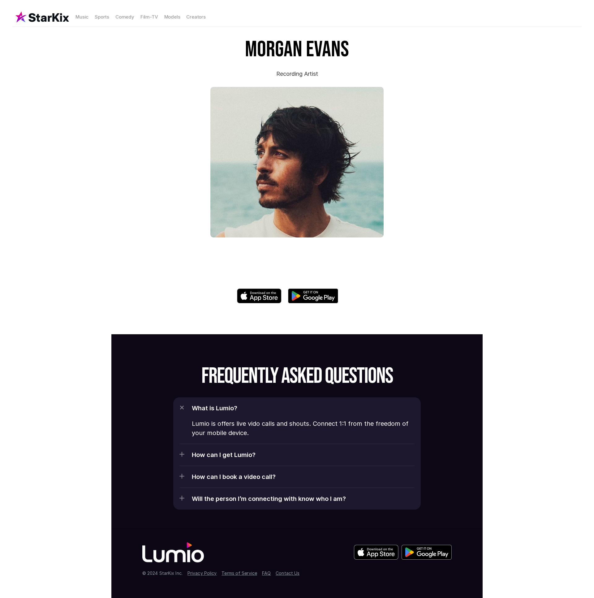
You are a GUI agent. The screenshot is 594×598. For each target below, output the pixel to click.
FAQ (266, 573)
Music (81, 17)
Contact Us (287, 573)
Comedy (124, 17)
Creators (195, 17)
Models (172, 17)
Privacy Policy (202, 573)
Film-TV (149, 17)
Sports (102, 17)
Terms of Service (239, 573)
